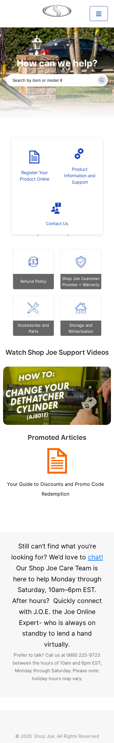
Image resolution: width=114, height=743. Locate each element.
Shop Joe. (45, 736)
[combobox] (57, 80)
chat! (95, 557)
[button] (99, 13)
